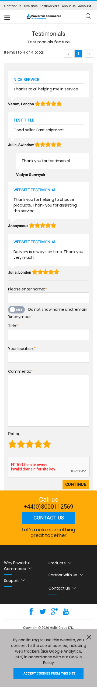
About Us (68, 6)
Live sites (30, 6)
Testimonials (49, 6)
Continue (75, 484)
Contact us (48, 518)
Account (84, 6)
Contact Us (12, 6)
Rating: (15, 433)
